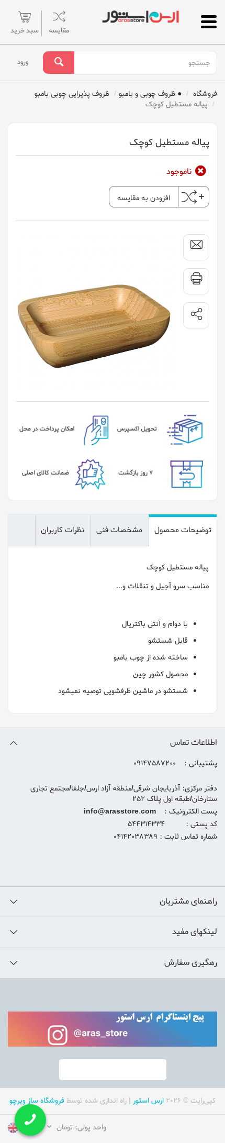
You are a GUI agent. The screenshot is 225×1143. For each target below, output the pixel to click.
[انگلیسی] (13, 1129)
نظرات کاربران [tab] (62, 530)
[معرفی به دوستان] (196, 247)
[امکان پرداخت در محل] (64, 429)
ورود (22, 62)
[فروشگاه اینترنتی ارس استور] (140, 16)
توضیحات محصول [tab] (182, 530)
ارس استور (148, 1100)
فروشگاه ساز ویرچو (36, 1100)
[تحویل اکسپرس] (161, 429)
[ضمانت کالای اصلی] (64, 473)
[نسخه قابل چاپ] (196, 281)
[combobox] (145, 63)
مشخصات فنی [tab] (119, 530)
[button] (196, 315)
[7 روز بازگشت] (161, 473)
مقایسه (59, 31)
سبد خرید (24, 31)
